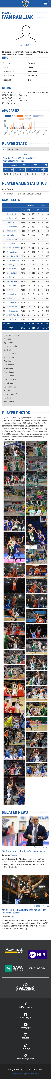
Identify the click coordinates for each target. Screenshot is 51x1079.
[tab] (4, 149)
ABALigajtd (26, 1028)
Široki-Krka (10, 277)
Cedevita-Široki (12, 256)
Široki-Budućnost (13, 248)
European (14, 855)
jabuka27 (26, 45)
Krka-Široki (10, 222)
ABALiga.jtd (25, 1017)
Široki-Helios (11, 269)
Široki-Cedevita (12, 311)
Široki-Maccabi (12, 227)
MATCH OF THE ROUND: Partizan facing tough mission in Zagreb (24, 911)
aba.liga (25, 1038)
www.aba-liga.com (25, 1059)
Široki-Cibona (11, 286)
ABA (12, 916)
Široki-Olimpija (12, 307)
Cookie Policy (32, 1073)
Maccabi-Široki (12, 281)
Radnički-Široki (12, 273)
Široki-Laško (11, 290)
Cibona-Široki (11, 231)
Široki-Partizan (12, 239)
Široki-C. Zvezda (13, 315)
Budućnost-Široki (13, 302)
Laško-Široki (11, 235)
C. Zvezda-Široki (13, 260)
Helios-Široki (11, 214)
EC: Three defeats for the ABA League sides (23, 851)
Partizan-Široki (12, 294)
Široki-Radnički (12, 218)
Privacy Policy (18, 1073)
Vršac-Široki (11, 244)
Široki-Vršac (11, 298)
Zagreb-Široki (11, 319)
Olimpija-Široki (12, 252)
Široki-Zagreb (11, 265)
